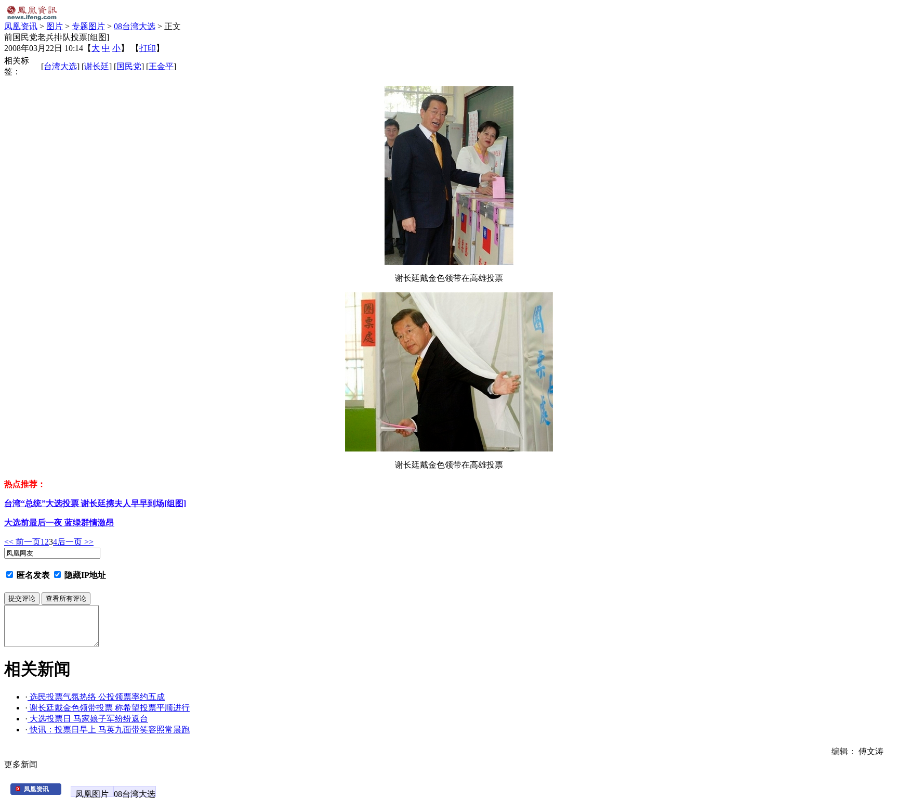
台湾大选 (60, 66)
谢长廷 (96, 66)
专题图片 (88, 26)
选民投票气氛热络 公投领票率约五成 (96, 696)
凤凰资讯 (20, 26)
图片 (54, 26)
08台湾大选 (134, 26)
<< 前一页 (22, 541)
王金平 (161, 66)
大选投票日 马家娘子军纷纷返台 (88, 718)
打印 (147, 48)
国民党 (128, 66)
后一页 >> (75, 541)
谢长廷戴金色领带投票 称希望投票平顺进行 (109, 707)
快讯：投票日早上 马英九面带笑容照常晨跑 (109, 729)
